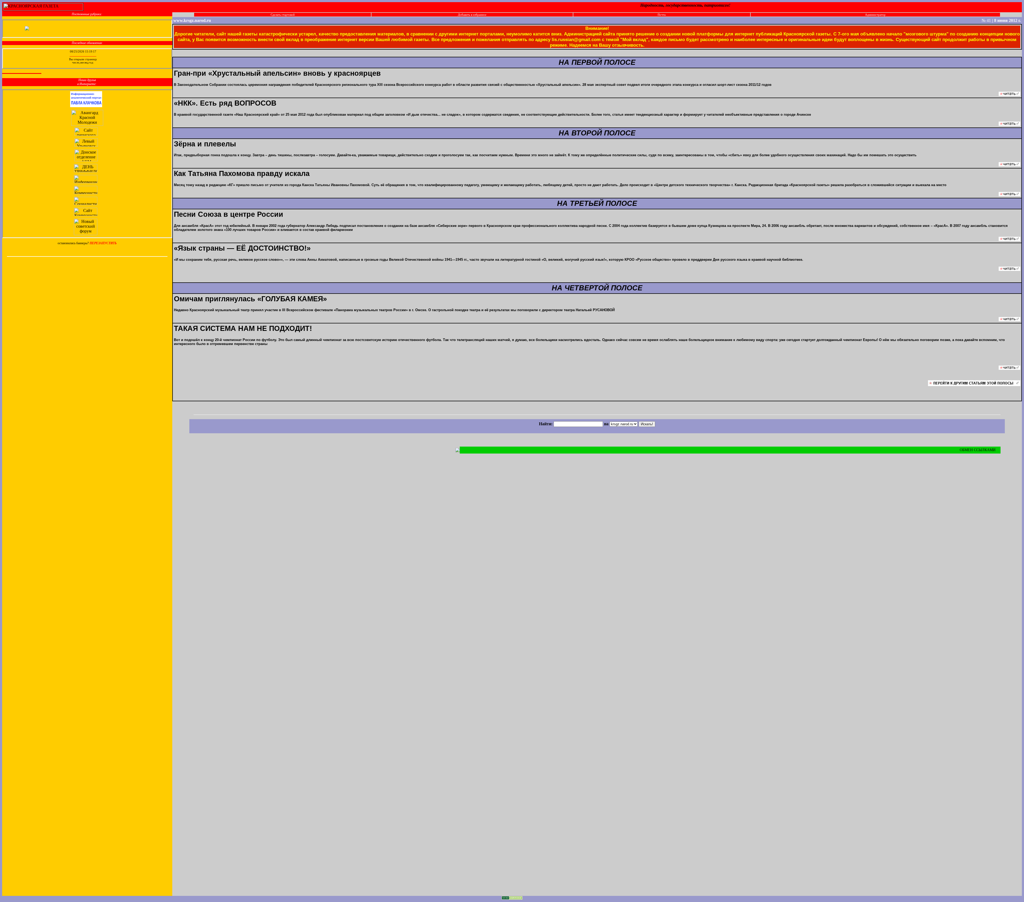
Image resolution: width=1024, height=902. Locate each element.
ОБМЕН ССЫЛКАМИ (978, 450)
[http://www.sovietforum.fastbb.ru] (86, 233)
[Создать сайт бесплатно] (512, 898)
